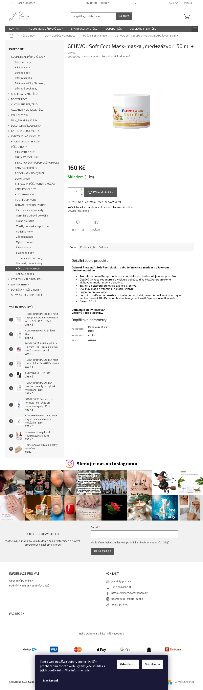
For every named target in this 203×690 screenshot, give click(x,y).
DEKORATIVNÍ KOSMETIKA (26, 126)
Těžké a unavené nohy (29, 258)
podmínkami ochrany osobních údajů (147, 543)
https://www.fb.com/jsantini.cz (129, 593)
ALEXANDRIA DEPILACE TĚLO (27, 110)
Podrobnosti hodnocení (116, 56)
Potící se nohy (24, 232)
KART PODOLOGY (25, 189)
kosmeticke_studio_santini (127, 599)
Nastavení (50, 680)
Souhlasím (152, 664)
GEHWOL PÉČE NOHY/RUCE (30, 205)
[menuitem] (15, 29)
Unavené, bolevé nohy (29, 263)
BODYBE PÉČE (19, 99)
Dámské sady (23, 62)
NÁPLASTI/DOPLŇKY (26, 157)
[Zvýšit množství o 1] (82, 190)
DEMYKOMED (22, 179)
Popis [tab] (73, 247)
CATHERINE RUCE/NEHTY (25, 131)
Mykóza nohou (24, 242)
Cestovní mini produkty (29, 210)
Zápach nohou (24, 237)
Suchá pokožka (25, 221)
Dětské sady (22, 73)
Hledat (124, 16)
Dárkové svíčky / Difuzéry (30, 83)
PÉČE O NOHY (19, 147)
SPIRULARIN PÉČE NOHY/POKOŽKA (35, 184)
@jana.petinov (119, 605)
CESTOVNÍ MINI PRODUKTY (26, 279)
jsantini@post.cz (121, 582)
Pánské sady (22, 68)
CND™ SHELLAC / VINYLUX (25, 136)
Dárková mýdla (24, 78)
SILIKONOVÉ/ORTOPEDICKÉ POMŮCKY (37, 163)
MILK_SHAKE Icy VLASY (24, 120)
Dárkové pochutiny (26, 89)
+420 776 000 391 (121, 587)
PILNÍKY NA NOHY (24, 152)
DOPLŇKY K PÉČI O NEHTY (26, 290)
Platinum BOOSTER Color (26, 142)
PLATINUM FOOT (24, 195)
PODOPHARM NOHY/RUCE (30, 173)
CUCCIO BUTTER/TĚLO (24, 104)
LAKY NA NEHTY (20, 285)
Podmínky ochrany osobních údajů (29, 586)
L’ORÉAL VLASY (19, 115)
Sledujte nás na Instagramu (107, 463)
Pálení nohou (23, 247)
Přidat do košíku (103, 192)
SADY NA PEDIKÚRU (26, 168)
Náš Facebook (115, 634)
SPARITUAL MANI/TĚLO (24, 94)
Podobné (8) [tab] (87, 247)
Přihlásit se (102, 551)
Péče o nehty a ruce (28, 269)
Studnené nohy (25, 253)
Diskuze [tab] (103, 247)
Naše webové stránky (92, 634)
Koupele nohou (25, 274)
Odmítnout (128, 664)
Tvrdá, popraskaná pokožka (33, 226)
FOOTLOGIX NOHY (25, 200)
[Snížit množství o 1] (82, 194)
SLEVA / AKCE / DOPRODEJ (26, 295)
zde (87, 670)
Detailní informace (78, 211)
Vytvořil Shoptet (184, 682)
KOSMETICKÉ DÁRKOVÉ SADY (28, 57)
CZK (171, 3)
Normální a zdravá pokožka (32, 216)
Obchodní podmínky (97, 3)
